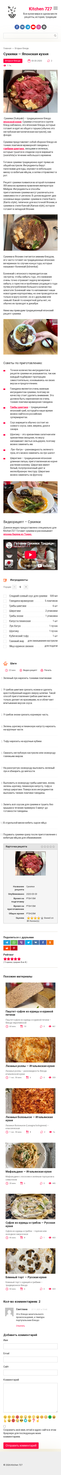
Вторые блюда (12, 60)
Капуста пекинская (20, 621)
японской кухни (12, 121)
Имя (5, 1340)
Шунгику (14, 631)
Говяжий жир (16, 641)
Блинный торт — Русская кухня (26, 1277)
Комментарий (11, 1379)
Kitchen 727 (40, 8)
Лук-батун (15, 626)
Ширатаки (15, 610)
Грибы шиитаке (19, 407)
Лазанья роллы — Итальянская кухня (30, 1066)
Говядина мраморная (21, 600)
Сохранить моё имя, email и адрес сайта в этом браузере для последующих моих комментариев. (29, 1433)
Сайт (6, 1366)
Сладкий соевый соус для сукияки (28, 596)
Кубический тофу (19, 636)
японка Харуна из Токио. (17, 534)
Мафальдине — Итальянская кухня (29, 1171)
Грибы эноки (16, 616)
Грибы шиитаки (17, 606)
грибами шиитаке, (14, 148)
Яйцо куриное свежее (21, 646)
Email (6, 1353)
